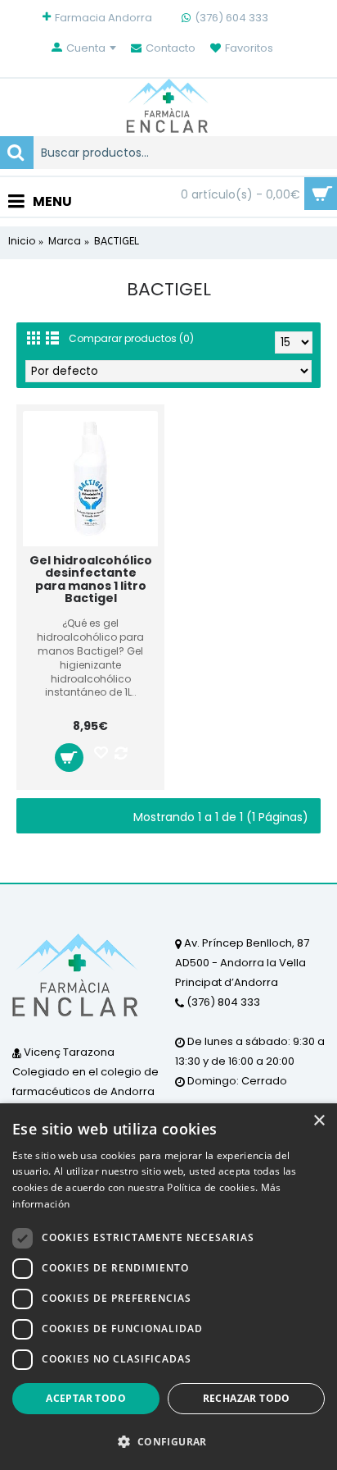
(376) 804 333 (222, 1002)
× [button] (318, 1121)
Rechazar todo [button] (246, 1398)
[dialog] (168, 1286)
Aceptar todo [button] (86, 1398)
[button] (168, 1441)
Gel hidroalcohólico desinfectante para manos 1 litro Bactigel (90, 579)
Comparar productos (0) (131, 338)
